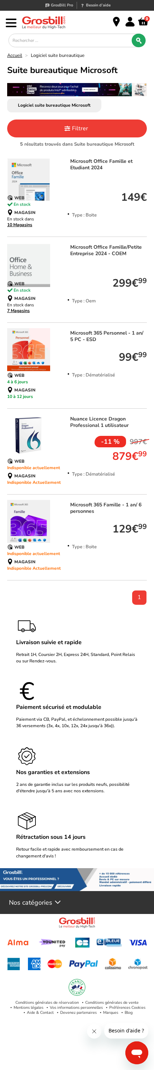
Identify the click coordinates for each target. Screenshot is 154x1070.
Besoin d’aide (98, 5)
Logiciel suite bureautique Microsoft (54, 105)
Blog (129, 1012)
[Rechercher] (138, 40)
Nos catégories (30, 902)
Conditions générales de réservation (47, 1002)
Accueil (14, 55)
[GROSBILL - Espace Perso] (130, 21)
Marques (110, 1012)
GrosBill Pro (62, 5)
